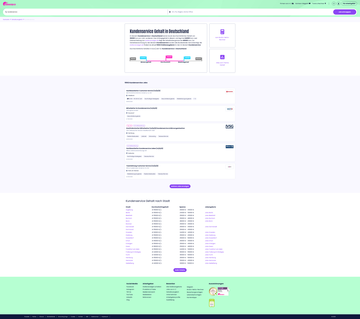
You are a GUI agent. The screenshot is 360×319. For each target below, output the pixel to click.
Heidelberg (130, 263)
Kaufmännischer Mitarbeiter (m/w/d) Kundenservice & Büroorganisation (155, 128)
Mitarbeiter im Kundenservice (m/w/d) (141, 108)
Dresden (129, 232)
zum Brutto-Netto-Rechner (222, 38)
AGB (87, 316)
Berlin (128, 213)
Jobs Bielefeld (210, 215)
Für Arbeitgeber (349, 3)
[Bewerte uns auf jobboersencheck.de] (213, 291)
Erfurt (128, 241)
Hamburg (129, 257)
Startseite (6, 19)
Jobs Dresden (210, 232)
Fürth (128, 255)
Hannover (129, 260)
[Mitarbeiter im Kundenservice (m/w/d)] (180, 113)
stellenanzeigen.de (152, 40)
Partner (34, 316)
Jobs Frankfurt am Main (213, 249)
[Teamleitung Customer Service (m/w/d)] (180, 171)
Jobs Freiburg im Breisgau (214, 252)
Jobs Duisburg (210, 235)
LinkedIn (129, 297)
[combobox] (87, 12)
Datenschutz (95, 316)
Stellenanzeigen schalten (152, 287)
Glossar (41, 316)
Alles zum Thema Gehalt (222, 64)
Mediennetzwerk (149, 292)
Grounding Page (63, 316)
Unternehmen (171, 295)
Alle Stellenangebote (174, 287)
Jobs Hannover (210, 260)
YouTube (129, 295)
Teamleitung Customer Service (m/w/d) (142, 166)
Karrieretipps (192, 297)
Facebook (130, 287)
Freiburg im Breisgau (133, 252)
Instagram (130, 289)
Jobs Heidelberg (211, 263)
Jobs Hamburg (210, 257)
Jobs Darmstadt (211, 227)
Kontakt (80, 316)
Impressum (105, 316)
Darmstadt (130, 227)
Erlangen (129, 243)
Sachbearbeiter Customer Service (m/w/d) (143, 91)
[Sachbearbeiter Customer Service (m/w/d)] (180, 96)
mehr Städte (180, 270)
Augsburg (129, 210)
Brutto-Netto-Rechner (195, 289)
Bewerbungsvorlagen (195, 292)
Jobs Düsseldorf (211, 238)
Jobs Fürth (209, 255)
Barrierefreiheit (51, 316)
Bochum (129, 218)
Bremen (129, 224)
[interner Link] (9, 4)
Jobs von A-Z (171, 289)
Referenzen (147, 297)
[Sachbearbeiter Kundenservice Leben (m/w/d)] (180, 152)
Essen (128, 246)
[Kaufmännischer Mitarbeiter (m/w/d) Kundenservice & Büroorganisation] (180, 132)
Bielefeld (129, 215)
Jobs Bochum (210, 218)
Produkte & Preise (149, 289)
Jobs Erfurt (209, 241)
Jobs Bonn (209, 221)
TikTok (128, 292)
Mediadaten (147, 295)
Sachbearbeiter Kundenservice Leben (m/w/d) (144, 148)
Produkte (26, 316)
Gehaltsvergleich (17, 19)
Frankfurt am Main (132, 249)
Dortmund (129, 229)
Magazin (190, 287)
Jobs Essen (209, 246)
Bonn (128, 221)
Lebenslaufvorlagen (194, 295)
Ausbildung (170, 300)
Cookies (73, 316)
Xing (127, 300)
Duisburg (129, 235)
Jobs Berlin (209, 213)
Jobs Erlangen (210, 243)
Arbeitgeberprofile (173, 297)
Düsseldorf (130, 238)
